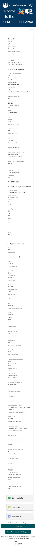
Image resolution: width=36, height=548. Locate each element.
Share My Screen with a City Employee (18, 532)
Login (32, 29)
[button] (29, 30)
